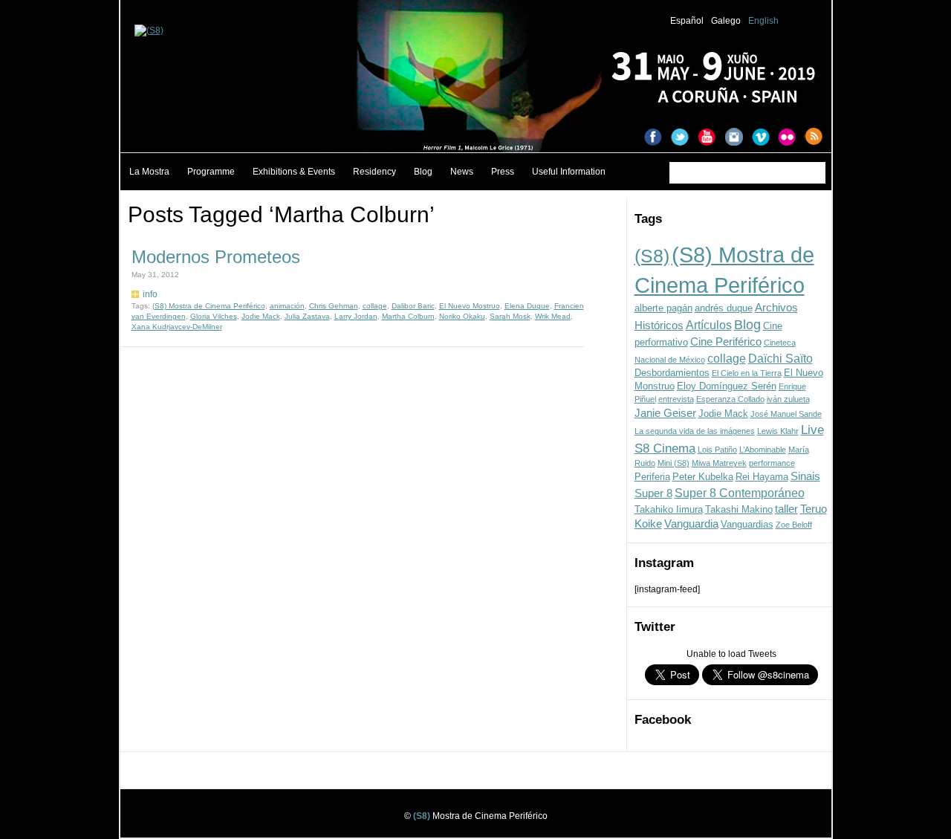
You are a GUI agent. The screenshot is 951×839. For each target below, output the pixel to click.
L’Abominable (762, 449)
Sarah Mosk (510, 316)
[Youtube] (711, 138)
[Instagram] (737, 138)
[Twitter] (684, 138)
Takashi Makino (739, 509)
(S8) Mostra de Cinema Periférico (208, 306)
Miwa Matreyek (719, 463)
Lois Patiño (717, 449)
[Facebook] (657, 138)
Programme (211, 171)
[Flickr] (791, 138)
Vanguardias (747, 524)
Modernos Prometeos (216, 257)
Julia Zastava (307, 316)
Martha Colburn (408, 316)
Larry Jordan (355, 316)
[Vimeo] (764, 138)
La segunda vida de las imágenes (694, 431)
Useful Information (569, 171)
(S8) (651, 255)
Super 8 (653, 493)
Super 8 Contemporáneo (740, 492)
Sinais (805, 476)
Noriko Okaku (462, 316)
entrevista (676, 399)
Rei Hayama (762, 476)
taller (786, 509)
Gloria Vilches (213, 316)
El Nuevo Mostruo (469, 306)
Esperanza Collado (730, 399)
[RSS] (818, 138)
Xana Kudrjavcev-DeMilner (177, 327)
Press (502, 171)
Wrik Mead (553, 316)
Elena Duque (527, 306)
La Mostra (149, 171)
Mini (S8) (673, 463)
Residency (374, 171)
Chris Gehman (333, 306)
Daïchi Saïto (780, 358)
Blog (423, 171)
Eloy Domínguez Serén (726, 386)
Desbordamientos (672, 372)
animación (287, 306)
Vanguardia (691, 524)
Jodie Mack (723, 413)
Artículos (709, 324)
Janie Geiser (665, 413)
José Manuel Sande (786, 413)
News (461, 171)
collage (726, 358)
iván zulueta (788, 399)
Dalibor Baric (413, 306)
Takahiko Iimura (668, 509)
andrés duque (724, 308)
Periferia (652, 476)
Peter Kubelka (702, 476)
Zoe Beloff (794, 524)
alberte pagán (663, 308)
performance (772, 463)
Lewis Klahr (778, 431)
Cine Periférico (726, 342)
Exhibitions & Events (294, 171)
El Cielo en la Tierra (747, 373)
